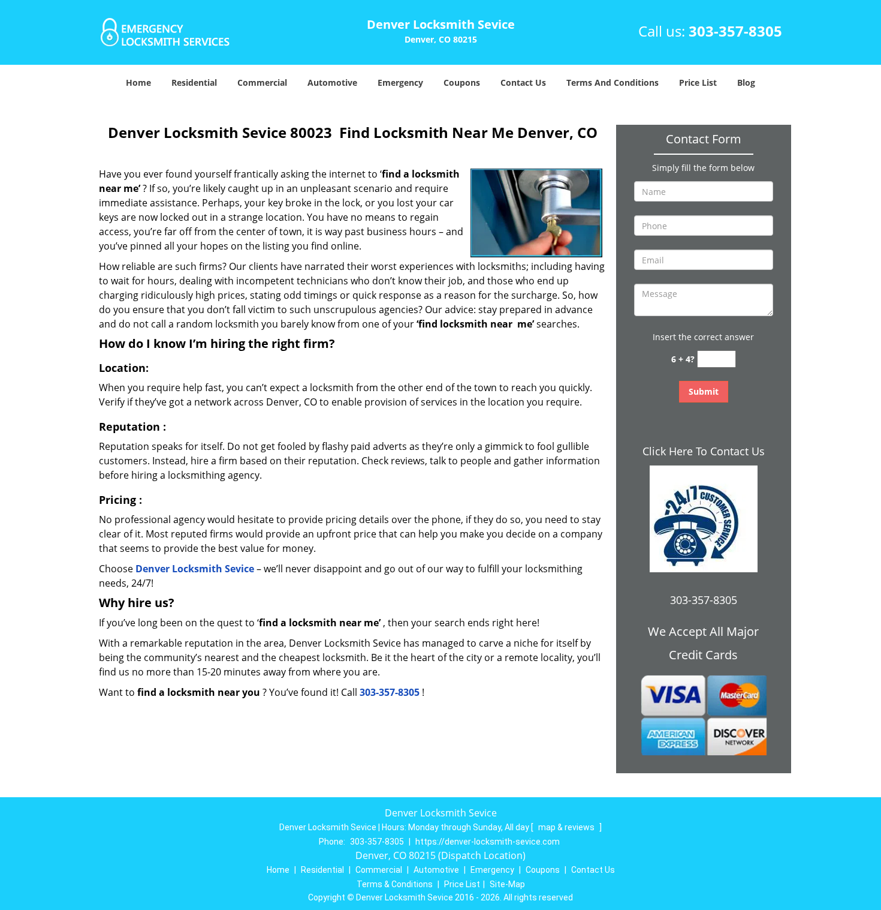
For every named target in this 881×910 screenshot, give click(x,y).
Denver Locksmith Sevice (194, 568)
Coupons (461, 82)
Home (138, 82)
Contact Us (523, 82)
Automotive (332, 82)
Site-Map (507, 884)
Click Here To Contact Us (703, 451)
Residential (194, 82)
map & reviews (567, 827)
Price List (698, 82)
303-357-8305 (735, 31)
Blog (746, 82)
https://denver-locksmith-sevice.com (487, 841)
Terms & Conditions (395, 884)
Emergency (400, 82)
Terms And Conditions (612, 82)
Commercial (262, 82)
